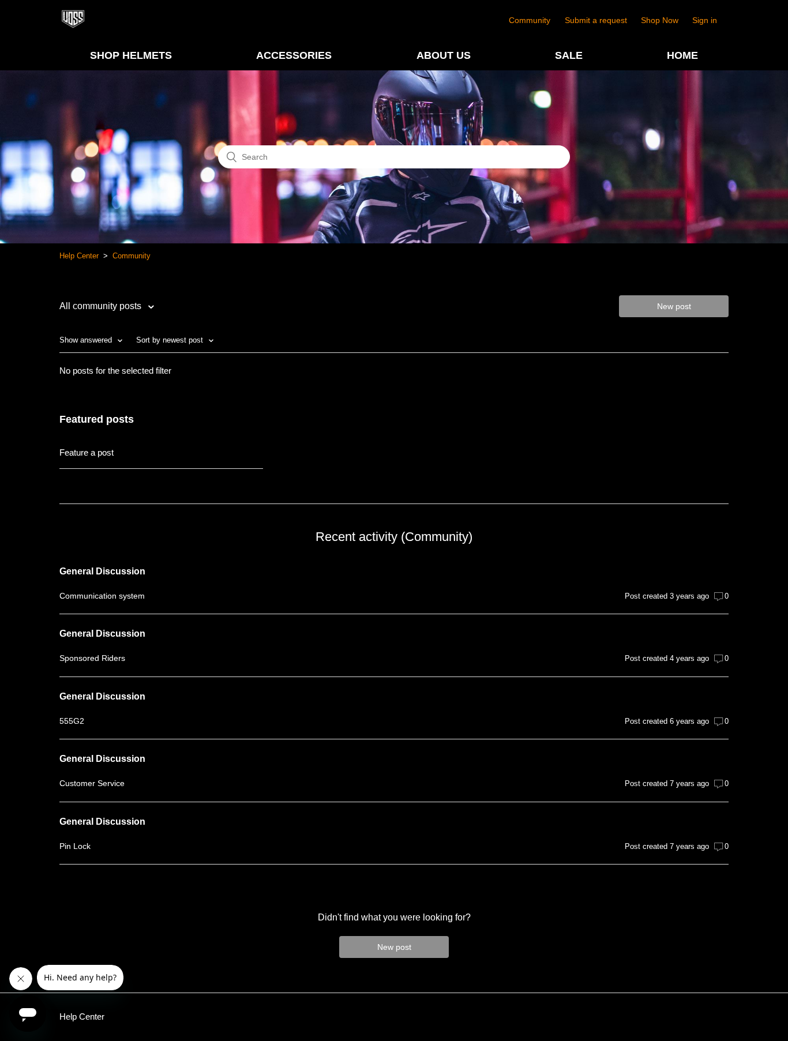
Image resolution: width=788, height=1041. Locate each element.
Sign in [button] (704, 20)
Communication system (102, 595)
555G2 (71, 721)
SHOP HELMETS (131, 55)
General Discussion (102, 571)
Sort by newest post (170, 340)
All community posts (101, 306)
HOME (682, 55)
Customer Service (92, 783)
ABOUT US (443, 55)
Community (529, 20)
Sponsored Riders (92, 658)
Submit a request (596, 20)
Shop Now (659, 20)
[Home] (73, 26)
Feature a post (86, 452)
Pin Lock (75, 846)
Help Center (79, 255)
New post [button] (674, 306)
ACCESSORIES (294, 55)
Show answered (86, 340)
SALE (569, 55)
